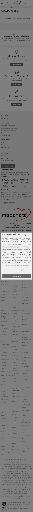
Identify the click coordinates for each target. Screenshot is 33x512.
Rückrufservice (5, 155)
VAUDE (24, 432)
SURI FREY (25, 367)
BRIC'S (3, 310)
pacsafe (14, 443)
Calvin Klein (4, 334)
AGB (2, 121)
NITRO (14, 427)
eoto (2, 405)
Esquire (3, 418)
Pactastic (14, 446)
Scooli (24, 316)
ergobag (3, 412)
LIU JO (14, 378)
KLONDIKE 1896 (15, 342)
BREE (3, 307)
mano (13, 401)
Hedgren (14, 286)
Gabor (3, 446)
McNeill (14, 414)
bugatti (3, 325)
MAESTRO (15, 385)
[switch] (4, 509)
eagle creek (4, 399)
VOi (23, 438)
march (14, 408)
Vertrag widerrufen (8, 166)
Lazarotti (14, 365)
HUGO (14, 307)
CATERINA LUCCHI (4, 348)
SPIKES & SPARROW (25, 353)
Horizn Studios (16, 304)
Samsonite (25, 300)
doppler (3, 391)
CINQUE (3, 355)
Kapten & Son (16, 326)
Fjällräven (4, 425)
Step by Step (26, 357)
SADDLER (25, 294)
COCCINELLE (5, 359)
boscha (3, 297)
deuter (3, 384)
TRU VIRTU (25, 411)
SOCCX (24, 345)
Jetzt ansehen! (16, 64)
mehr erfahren (6, 200)
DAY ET (3, 368)
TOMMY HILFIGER (25, 400)
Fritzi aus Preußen (4, 438)
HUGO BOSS (15, 310)
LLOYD (14, 382)
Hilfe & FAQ (4, 158)
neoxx (13, 424)
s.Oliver (24, 349)
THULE (24, 393)
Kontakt (3, 151)
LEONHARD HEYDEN (15, 369)
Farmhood (4, 422)
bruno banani (5, 313)
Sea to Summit (26, 331)
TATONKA (25, 376)
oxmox (14, 440)
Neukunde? (4, 145)
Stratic (24, 360)
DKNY (3, 388)
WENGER (25, 445)
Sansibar (25, 303)
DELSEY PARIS (5, 375)
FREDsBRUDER (5, 434)
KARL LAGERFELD (15, 330)
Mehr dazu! (16, 84)
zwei (23, 451)
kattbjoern (15, 334)
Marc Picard (15, 404)
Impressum (4, 118)
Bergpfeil (4, 281)
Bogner (3, 294)
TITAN (24, 396)
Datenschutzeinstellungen (9, 128)
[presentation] (7, 3)
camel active (5, 338)
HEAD (13, 283)
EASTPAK (4, 402)
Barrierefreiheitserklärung (9, 130)
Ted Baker (25, 379)
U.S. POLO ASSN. (25, 415)
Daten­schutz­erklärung (12, 265)
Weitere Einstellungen (16, 270)
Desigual (4, 381)
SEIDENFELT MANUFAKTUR (26, 338)
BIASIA (3, 288)
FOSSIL (3, 428)
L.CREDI (14, 349)
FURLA (3, 443)
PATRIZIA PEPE (16, 449)
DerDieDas (4, 378)
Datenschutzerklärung (8, 125)
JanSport (14, 317)
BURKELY (4, 328)
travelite (24, 407)
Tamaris (24, 373)
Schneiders (25, 310)
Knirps (14, 346)
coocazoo (4, 362)
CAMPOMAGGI (5, 344)
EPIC (2, 409)
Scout (24, 324)
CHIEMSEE (4, 352)
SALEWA (25, 297)
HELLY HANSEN (14, 290)
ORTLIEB (14, 433)
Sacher (24, 291)
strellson (24, 363)
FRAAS (3, 431)
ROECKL (24, 284)
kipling (14, 338)
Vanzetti (24, 429)
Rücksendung (5, 153)
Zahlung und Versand (7, 160)
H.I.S (13, 301)
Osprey (14, 437)
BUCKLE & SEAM (4, 317)
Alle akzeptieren (16, 276)
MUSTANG (15, 417)
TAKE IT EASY (26, 370)
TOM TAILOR (26, 404)
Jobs (2, 133)
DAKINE (3, 365)
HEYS (13, 297)
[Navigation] (2, 3)
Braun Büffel (5, 304)
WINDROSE (25, 448)
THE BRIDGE (26, 383)
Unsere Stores (5, 135)
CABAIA (3, 331)
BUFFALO (4, 322)
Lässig (14, 362)
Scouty (24, 328)
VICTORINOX (26, 435)
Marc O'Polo (15, 411)
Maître (14, 393)
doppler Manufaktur (4, 395)
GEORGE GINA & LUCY (5, 453)
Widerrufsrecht (5, 123)
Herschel (14, 294)
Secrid (24, 334)
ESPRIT (3, 415)
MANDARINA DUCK (16, 397)
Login (3, 142)
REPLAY (24, 281)
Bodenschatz (5, 291)
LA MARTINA (15, 355)
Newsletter (4, 163)
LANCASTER (15, 359)
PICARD (14, 453)
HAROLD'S (15, 279)
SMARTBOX (25, 342)
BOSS (3, 301)
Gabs (2, 449)
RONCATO (25, 287)
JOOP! (14, 320)
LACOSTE (14, 352)
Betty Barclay (5, 284)
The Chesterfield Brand (26, 387)
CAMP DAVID (5, 341)
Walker (24, 442)
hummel (14, 313)
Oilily (13, 430)
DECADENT (4, 372)
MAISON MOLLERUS (15, 389)
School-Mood (26, 313)
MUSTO (14, 421)
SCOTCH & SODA (25, 320)
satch (24, 307)
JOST (13, 323)
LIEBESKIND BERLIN (15, 374)
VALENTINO (26, 426)
